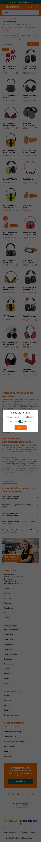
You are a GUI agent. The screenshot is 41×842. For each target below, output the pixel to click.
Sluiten (20, 428)
